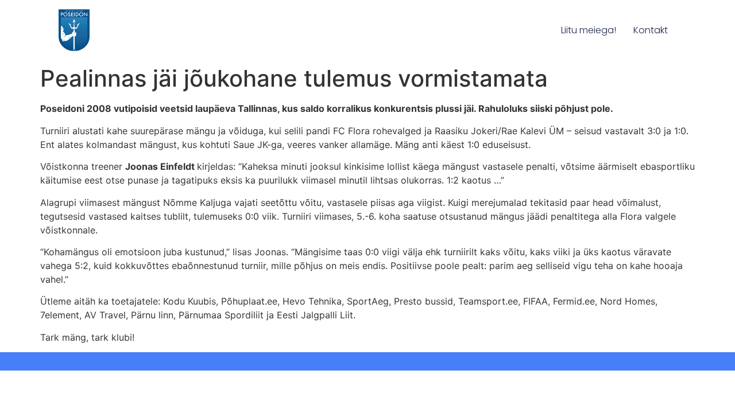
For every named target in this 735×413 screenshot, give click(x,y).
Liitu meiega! (588, 30)
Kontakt (650, 30)
